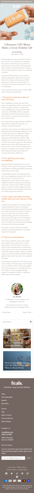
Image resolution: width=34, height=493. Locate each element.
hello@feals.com (7, 432)
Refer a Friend (6, 415)
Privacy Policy (21, 467)
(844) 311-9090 (7, 434)
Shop (3, 394)
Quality (4, 400)
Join (28, 458)
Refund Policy (6, 421)
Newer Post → (27, 312)
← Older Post (6, 312)
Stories (4, 409)
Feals (10, 467)
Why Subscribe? (7, 397)
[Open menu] (4, 6)
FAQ (3, 412)
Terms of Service (7, 418)
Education (5, 403)
